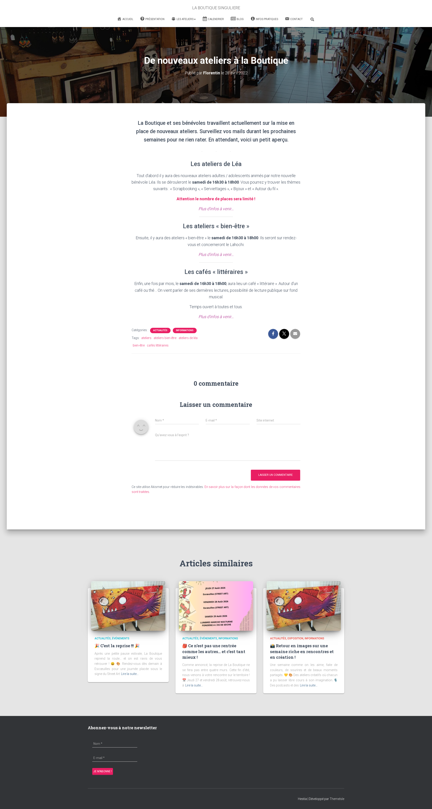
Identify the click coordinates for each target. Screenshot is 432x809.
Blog (240, 19)
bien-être (139, 345)
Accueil (127, 19)
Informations (185, 330)
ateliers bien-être (165, 338)
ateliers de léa (188, 338)
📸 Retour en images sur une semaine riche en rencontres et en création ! (302, 651)
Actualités (160, 330)
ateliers (146, 338)
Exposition (295, 638)
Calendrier (216, 19)
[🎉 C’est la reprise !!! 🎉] (128, 606)
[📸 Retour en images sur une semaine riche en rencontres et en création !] (304, 606)
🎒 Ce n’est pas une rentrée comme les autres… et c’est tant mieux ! (213, 651)
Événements (120, 638)
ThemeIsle (337, 799)
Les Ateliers (185, 19)
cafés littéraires (158, 345)
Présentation (154, 19)
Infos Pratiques (267, 19)
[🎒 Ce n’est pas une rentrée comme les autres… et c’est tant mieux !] (216, 606)
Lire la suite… (130, 674)
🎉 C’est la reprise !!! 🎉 (117, 645)
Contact (296, 19)
